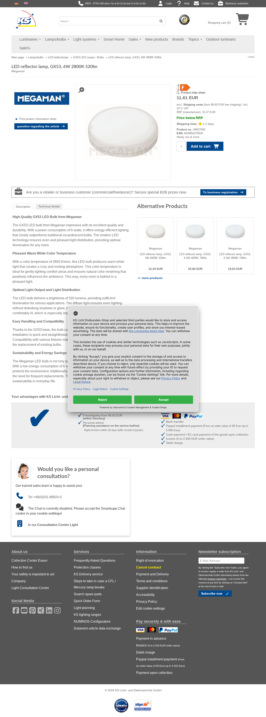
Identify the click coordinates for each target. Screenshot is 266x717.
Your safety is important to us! (32, 574)
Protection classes (87, 567)
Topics (194, 39)
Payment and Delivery (152, 574)
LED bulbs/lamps (58, 57)
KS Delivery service (88, 574)
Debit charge (145, 652)
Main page (17, 57)
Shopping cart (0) (219, 22)
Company (18, 581)
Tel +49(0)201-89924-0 (45, 497)
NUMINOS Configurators (92, 621)
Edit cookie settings (150, 608)
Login (169, 3)
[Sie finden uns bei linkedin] (48, 610)
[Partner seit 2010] (121, 705)
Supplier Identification (152, 588)
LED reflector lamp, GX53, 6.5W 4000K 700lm (195, 256)
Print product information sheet (37, 119)
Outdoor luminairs (221, 39)
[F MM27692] (214, 87)
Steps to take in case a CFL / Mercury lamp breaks (95, 584)
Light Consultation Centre (30, 588)
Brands (178, 39)
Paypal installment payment (160, 662)
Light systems (85, 39)
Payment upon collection (154, 672)
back (252, 57)
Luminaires (29, 39)
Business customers (237, 3)
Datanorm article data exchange (97, 628)
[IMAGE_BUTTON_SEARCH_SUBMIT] (159, 21)
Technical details (49, 206)
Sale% (24, 48)
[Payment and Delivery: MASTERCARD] (152, 630)
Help (187, 3)
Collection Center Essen (29, 560)
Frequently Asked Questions (94, 560)
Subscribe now (212, 593)
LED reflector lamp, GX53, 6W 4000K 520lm (155, 256)
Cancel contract (148, 567)
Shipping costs (193, 104)
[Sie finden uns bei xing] (39, 610)
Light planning (84, 608)
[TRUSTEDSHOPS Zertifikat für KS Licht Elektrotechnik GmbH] (184, 19)
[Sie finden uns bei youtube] (23, 610)
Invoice (158, 645)
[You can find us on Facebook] (14, 610)
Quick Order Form (87, 601)
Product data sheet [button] (193, 92)
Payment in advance (151, 638)
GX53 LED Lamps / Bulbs (88, 57)
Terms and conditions (151, 581)
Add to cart (201, 146)
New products (156, 39)
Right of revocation (150, 560)
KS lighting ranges (87, 614)
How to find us (21, 567)
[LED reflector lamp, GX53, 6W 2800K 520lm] (123, 131)
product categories (217, 579)
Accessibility (145, 594)
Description (23, 206)
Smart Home (113, 39)
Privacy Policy (146, 601)
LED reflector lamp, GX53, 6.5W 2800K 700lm (235, 256)
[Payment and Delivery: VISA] (140, 630)
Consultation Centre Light (57, 525)
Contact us (208, 3)
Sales (134, 39)
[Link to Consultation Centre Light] (22, 525)
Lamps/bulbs (56, 39)
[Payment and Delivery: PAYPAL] (169, 630)
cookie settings (49, 513)
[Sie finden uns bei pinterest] (31, 610)
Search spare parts (88, 594)
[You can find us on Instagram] (56, 610)
